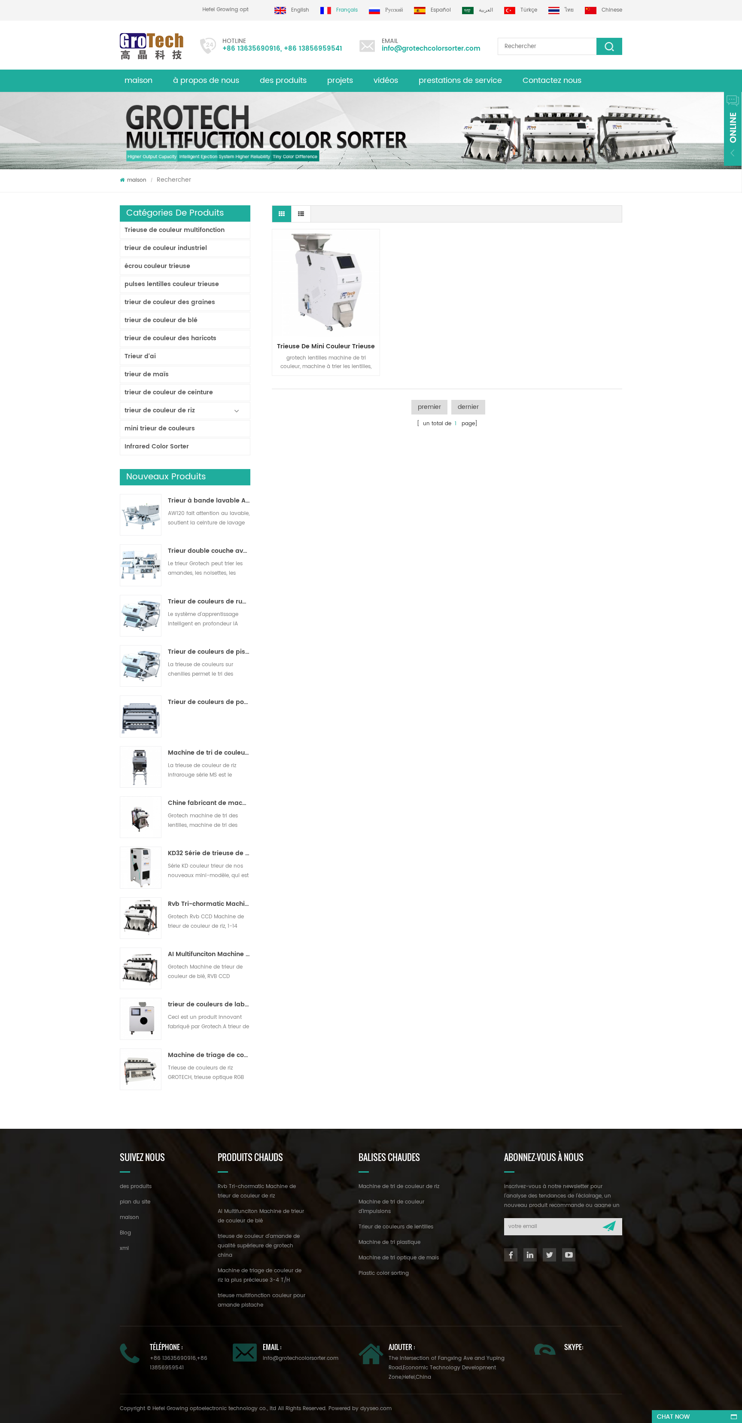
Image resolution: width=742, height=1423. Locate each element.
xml (124, 1248)
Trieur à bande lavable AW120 (209, 501)
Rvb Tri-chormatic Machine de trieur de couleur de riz (209, 904)
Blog (125, 1233)
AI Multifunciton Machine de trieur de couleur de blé (209, 954)
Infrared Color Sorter (157, 446)
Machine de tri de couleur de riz (399, 1186)
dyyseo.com (376, 1409)
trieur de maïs (147, 374)
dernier (468, 407)
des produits (283, 80)
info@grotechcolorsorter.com (431, 48)
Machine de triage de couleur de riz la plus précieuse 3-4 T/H (209, 1055)
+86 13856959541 (313, 48)
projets (340, 80)
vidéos (386, 80)
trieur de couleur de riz (160, 410)
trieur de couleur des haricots (170, 338)
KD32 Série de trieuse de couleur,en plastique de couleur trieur (209, 853)
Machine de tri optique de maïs (399, 1258)
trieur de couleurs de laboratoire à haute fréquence (209, 1004)
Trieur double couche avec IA (209, 551)
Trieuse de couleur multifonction (175, 230)
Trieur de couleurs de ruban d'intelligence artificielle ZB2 (209, 601)
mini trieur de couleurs (160, 428)
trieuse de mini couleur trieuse (326, 346)
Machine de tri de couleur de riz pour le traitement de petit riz (209, 753)
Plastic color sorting (384, 1273)
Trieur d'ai (140, 356)
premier (429, 407)
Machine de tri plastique (389, 1242)
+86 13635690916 (251, 48)
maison (138, 80)
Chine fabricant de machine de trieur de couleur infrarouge (209, 803)
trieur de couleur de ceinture (169, 392)
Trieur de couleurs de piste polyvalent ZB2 (209, 652)
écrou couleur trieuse (157, 266)
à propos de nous (206, 80)
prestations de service (460, 80)
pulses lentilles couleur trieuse (172, 284)
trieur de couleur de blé (161, 320)
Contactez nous (552, 80)
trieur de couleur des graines (170, 302)
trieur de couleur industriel (166, 248)
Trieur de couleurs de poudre (209, 702)
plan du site (135, 1202)
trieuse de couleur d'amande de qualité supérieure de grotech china (259, 1245)
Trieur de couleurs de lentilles (396, 1227)
